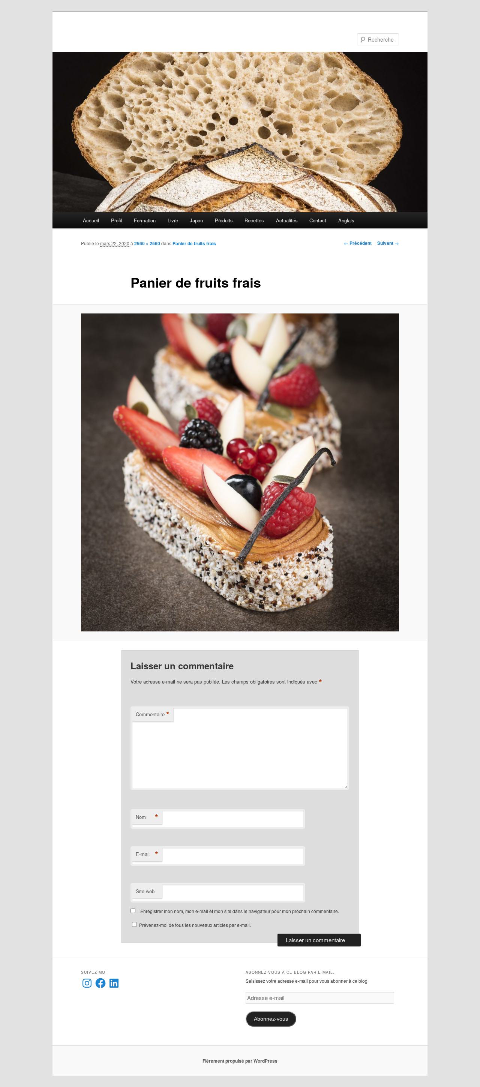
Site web (145, 891)
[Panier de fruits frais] (240, 472)
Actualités (287, 220)
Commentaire (153, 714)
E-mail (147, 854)
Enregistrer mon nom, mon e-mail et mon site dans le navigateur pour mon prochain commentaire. (239, 911)
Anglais (346, 220)
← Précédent (358, 243)
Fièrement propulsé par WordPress (240, 1060)
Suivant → (388, 243)
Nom (147, 817)
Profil (116, 220)
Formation (145, 220)
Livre (173, 220)
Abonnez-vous (271, 1019)
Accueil (91, 220)
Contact (317, 220)
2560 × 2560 (147, 243)
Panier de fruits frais (194, 243)
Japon (196, 220)
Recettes (254, 220)
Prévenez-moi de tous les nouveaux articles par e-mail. (195, 925)
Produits (224, 220)
